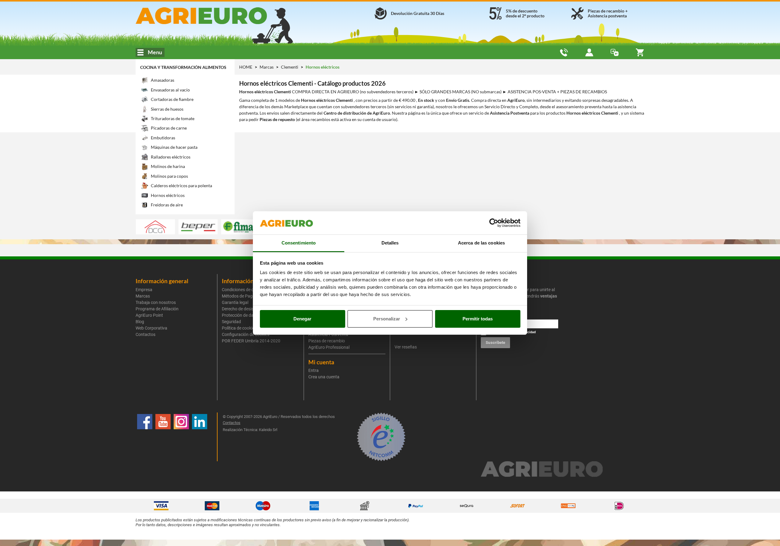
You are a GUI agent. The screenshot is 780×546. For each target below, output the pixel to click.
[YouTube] (163, 436)
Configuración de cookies (245, 334)
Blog (140, 321)
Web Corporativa (151, 328)
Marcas (267, 67)
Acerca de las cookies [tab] (481, 242)
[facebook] (145, 436)
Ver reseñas (406, 346)
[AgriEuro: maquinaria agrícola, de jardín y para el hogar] (217, 15)
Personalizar (386, 318)
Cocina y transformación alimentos (183, 67)
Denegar (302, 318)
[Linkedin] (199, 436)
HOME (245, 67)
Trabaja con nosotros (156, 302)
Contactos (145, 334)
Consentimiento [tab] (299, 242)
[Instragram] (181, 436)
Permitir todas (478, 318)
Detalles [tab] (390, 242)
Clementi (290, 67)
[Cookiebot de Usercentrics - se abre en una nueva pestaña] (493, 222)
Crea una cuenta (323, 376)
